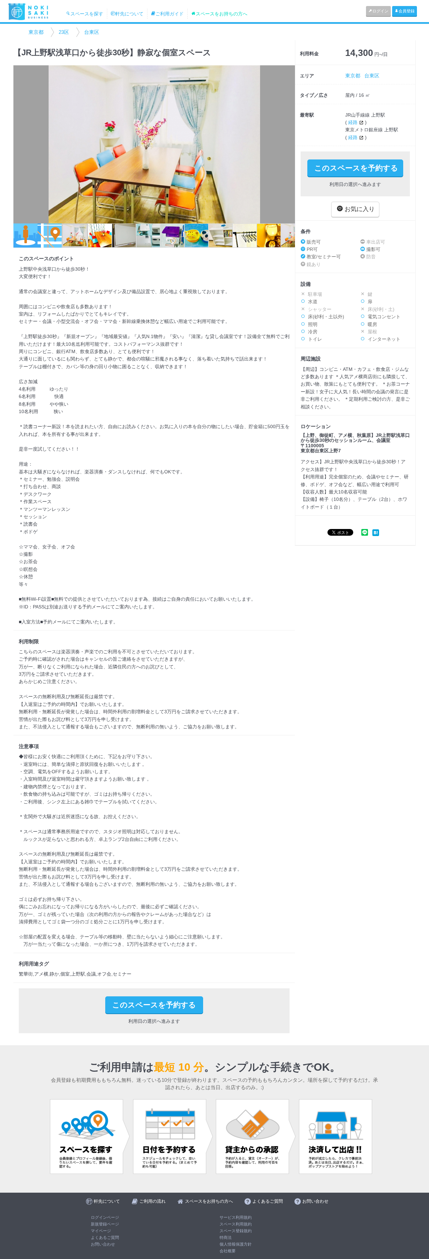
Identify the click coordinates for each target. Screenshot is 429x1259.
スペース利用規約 (236, 1224)
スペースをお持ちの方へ (221, 13)
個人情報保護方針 (236, 1244)
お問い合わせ (103, 1244)
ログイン (380, 11)
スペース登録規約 (236, 1231)
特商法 (226, 1237)
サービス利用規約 (236, 1217)
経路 (353, 122)
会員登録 (407, 11)
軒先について (129, 13)
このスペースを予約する (356, 168)
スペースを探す (86, 13)
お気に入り (359, 209)
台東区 (91, 32)
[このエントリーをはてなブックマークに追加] (375, 532)
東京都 (36, 32)
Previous (21, 144)
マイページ (101, 1231)
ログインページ (105, 1217)
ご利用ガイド (170, 13)
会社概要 (228, 1251)
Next (286, 144)
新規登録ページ (105, 1224)
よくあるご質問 (105, 1237)
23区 (64, 32)
